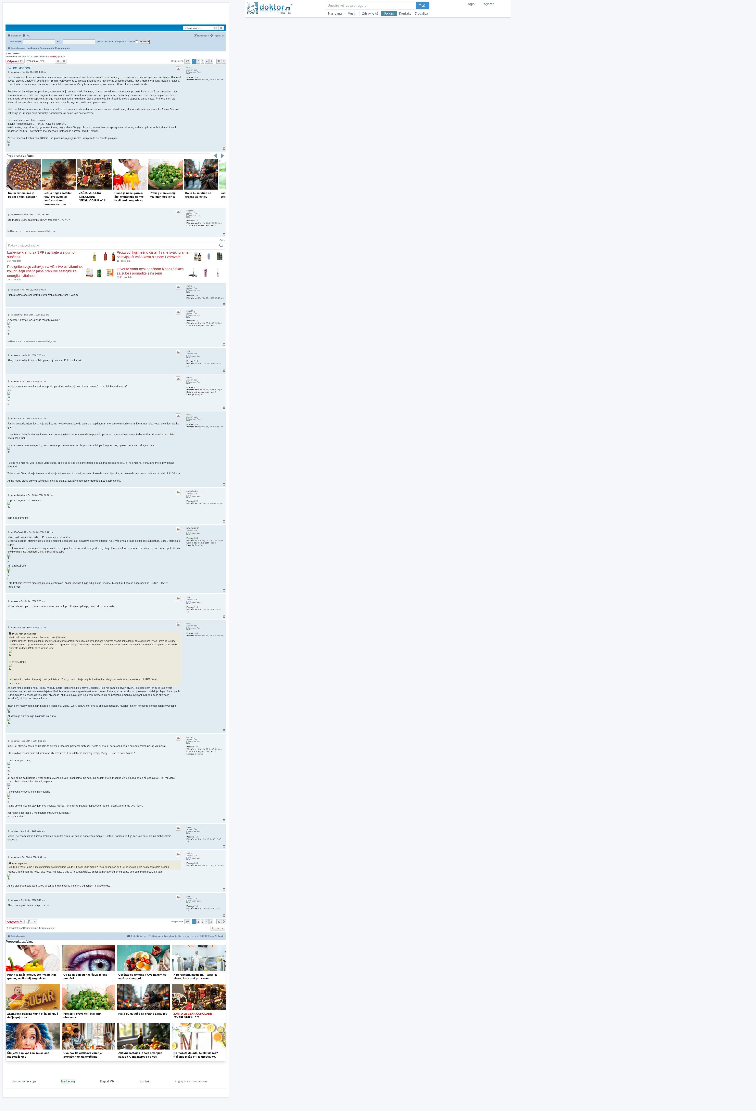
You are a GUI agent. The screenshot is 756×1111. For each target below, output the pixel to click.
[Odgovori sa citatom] (178, 68)
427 (196, 387)
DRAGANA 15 (192, 528)
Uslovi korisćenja (24, 1081)
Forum (389, 13)
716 (196, 361)
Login (470, 4)
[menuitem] (26, 35)
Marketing (68, 1081)
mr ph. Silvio (32, 56)
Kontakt (405, 13)
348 (196, 77)
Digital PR (107, 1081)
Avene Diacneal (13, 54)
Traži (422, 5)
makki (189, 67)
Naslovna (335, 13)
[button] (187, 61)
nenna (189, 377)
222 (196, 501)
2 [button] (198, 61)
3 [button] (202, 61)
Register (488, 4)
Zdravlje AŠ (370, 13)
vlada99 (22, 56)
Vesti (351, 13)
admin (53, 56)
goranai (61, 56)
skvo (188, 351)
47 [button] (219, 61)
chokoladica (192, 491)
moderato (44, 56)
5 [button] (211, 61)
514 (196, 221)
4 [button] (207, 61)
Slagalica (421, 13)
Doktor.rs (202, 1081)
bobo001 (190, 211)
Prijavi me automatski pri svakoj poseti (116, 41)
